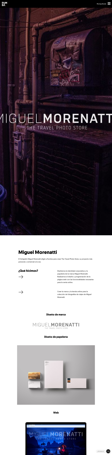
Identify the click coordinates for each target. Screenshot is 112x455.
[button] (108, 451)
